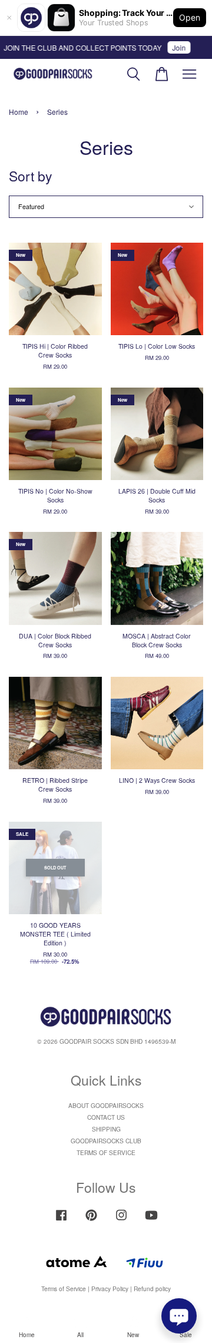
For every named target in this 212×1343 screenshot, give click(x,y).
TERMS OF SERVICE (106, 1152)
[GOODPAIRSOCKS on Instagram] (121, 1220)
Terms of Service (63, 1288)
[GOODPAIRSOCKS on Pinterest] (91, 1220)
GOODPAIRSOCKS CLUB (106, 1140)
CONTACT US (106, 1117)
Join (174, 47)
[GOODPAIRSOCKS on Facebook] (61, 1220)
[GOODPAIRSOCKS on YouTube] (151, 1220)
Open (189, 17)
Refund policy (152, 1288)
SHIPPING (106, 1128)
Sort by (30, 176)
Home (18, 112)
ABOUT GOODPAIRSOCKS (106, 1105)
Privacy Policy (109, 1288)
